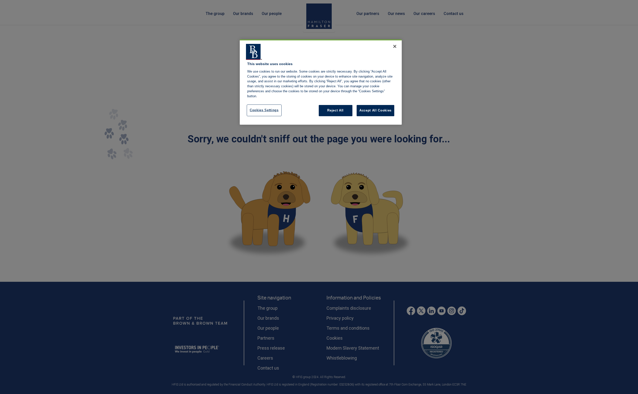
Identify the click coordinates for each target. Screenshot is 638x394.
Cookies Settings (264, 110)
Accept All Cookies (375, 110)
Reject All (335, 110)
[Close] (394, 46)
